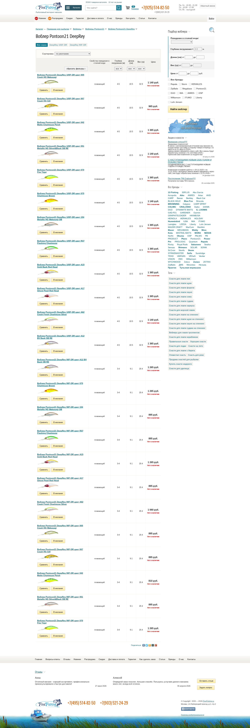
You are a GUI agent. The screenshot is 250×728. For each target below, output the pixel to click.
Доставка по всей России (191, 125)
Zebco (187, 262)
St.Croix (171, 250)
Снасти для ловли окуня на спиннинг (186, 323)
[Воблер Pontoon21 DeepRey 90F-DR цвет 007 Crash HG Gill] (48, 557)
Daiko (197, 207)
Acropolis (172, 195)
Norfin (170, 236)
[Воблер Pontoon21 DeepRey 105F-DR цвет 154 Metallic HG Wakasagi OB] (48, 225)
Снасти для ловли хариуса (181, 305)
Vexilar (202, 256)
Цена (153, 62)
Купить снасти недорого (180, 364)
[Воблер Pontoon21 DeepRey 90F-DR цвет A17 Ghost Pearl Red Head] (48, 486)
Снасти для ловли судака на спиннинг (187, 328)
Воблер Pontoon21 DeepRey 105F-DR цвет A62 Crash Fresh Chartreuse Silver (60, 313)
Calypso (186, 204)
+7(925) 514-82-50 (155, 7)
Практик (172, 268)
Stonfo (182, 250)
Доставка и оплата (95, 18)
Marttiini (201, 227)
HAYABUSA (195, 215)
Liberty (199, 97)
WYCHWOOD (174, 262)
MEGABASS (183, 230)
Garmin (197, 212)
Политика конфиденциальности (192, 715)
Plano (184, 239)
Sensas (171, 247)
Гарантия (80, 18)
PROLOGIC (180, 241)
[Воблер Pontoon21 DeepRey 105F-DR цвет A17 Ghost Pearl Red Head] (48, 296)
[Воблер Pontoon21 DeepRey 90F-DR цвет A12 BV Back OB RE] (48, 367)
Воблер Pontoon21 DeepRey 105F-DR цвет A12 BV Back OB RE (60, 337)
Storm (184, 84)
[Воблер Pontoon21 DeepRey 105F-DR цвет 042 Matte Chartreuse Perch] (48, 130)
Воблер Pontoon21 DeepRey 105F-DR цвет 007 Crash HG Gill (60, 99)
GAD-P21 (172, 212)
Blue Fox (188, 201)
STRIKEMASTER (176, 253)
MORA (198, 233)
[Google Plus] (155, 645)
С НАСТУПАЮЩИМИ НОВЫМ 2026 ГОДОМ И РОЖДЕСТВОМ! (190, 161)
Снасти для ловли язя (179, 279)
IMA (181, 93)
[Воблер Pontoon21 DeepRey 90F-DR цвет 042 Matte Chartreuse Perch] (48, 581)
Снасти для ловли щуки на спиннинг (186, 319)
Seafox (207, 244)
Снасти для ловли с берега (182, 350)
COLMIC (172, 207)
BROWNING (173, 204)
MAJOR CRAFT (175, 227)
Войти (211, 18)
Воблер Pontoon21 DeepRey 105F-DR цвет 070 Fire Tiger (60, 171)
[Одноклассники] (149, 645)
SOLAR (193, 247)
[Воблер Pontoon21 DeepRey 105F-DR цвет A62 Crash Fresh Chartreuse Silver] (48, 320)
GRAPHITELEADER (177, 215)
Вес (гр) (141, 62)
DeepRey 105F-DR (58, 45)
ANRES (191, 93)
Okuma (180, 236)
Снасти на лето (195, 346)
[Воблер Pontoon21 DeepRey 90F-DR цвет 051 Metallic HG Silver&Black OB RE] (48, 604)
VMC (180, 259)
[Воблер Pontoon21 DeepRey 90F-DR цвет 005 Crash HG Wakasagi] (48, 533)
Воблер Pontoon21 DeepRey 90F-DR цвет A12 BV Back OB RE (62, 360)
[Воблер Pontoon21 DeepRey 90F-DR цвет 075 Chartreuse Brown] (48, 391)
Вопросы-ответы (53, 659)
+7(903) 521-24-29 (114, 703)
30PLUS (185, 192)
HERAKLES (196, 84)
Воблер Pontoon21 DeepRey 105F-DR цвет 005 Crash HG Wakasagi (60, 76)
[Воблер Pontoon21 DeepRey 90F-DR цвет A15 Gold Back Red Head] (48, 462)
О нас (109, 18)
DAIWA (206, 207)
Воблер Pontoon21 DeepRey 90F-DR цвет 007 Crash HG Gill (60, 550)
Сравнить (44, 90)
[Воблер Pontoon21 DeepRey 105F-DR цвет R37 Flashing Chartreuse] (48, 248)
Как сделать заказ (147, 659)
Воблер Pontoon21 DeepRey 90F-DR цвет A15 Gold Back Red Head (60, 455)
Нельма (202, 265)
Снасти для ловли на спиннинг (183, 314)
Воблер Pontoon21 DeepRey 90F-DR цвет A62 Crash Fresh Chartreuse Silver (60, 503)
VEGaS (192, 256)
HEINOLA (172, 218)
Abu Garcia (198, 192)
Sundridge (200, 253)
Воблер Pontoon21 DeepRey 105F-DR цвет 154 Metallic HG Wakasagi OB (60, 218)
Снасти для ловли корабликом (183, 337)
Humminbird (174, 221)
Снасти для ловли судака (181, 301)
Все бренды (177, 79)
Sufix (189, 253)
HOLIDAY (198, 218)
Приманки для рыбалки (58, 29)
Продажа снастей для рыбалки (183, 359)
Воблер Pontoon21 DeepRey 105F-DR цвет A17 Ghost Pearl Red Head (60, 289)
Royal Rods (182, 244)
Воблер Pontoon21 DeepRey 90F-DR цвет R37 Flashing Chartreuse (60, 432)
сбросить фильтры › (76, 69)
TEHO (171, 256)
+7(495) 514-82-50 (81, 703)
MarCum (190, 227)
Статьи (142, 18)
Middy (195, 230)
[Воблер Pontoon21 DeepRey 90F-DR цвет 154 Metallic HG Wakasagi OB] (48, 415)
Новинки (42, 18)
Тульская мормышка (190, 268)
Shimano (182, 247)
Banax (180, 198)
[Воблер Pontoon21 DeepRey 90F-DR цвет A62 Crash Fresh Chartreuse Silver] (48, 509)
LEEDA (183, 224)
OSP (201, 93)
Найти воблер (178, 109)
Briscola (200, 201)
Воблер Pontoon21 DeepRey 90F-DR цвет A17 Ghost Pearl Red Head (60, 479)
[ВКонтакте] (143, 645)
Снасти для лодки (177, 346)
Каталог (39, 29)
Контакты (152, 18)
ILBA (185, 221)
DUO (173, 93)
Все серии (42, 45)
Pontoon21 (201, 88)
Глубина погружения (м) (118, 62)
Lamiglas (172, 224)
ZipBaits (174, 88)
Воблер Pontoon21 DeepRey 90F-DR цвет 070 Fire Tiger (60, 621)
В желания (58, 90)
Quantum (193, 241)
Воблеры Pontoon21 (94, 29)
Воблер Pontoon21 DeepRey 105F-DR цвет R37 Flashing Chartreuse (60, 242)
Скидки (69, 18)
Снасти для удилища (179, 368)
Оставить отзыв (206, 681)
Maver (171, 230)
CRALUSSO (185, 207)
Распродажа (57, 18)
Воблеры (77, 29)
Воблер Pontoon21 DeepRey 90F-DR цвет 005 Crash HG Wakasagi (60, 526)
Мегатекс (191, 265)
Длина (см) (131, 62)
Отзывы (66, 659)
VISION (171, 259)
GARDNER (185, 212)
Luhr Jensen (176, 102)
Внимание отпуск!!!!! (177, 142)
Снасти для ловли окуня (180, 292)
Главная (38, 659)
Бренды (119, 18)
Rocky (171, 244)
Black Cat (200, 198)
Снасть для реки (196, 355)
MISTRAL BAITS (183, 233)
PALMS (198, 236)
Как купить (130, 18)
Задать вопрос (205, 687)
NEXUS (207, 233)
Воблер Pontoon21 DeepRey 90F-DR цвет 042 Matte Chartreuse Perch (60, 574)
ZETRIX (207, 262)
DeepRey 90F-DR (78, 45)
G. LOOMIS (201, 210)
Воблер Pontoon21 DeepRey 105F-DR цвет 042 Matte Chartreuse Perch (60, 123)
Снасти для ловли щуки (180, 283)
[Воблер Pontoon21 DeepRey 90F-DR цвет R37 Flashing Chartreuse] (48, 438)
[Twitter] (146, 645)
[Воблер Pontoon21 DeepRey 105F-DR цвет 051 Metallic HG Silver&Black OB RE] (48, 154)
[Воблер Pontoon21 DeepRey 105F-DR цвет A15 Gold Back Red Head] (48, 272)
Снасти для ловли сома (180, 296)
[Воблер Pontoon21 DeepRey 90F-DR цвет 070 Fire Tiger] (48, 628)
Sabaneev (196, 244)
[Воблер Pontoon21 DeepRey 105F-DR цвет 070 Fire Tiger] (48, 177)
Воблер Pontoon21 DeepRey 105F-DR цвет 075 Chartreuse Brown (60, 194)
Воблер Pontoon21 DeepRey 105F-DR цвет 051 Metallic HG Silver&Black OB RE (60, 147)
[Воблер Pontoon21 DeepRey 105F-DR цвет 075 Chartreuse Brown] (48, 201)
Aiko (182, 195)
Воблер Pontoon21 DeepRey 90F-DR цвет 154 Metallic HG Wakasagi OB (60, 408)
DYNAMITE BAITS (184, 210)
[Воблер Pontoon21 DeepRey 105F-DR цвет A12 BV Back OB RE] (48, 343)
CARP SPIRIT (200, 204)
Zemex (196, 262)
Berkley (189, 198)
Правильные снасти (178, 341)
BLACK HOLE (174, 201)
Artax (200, 195)
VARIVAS (181, 256)
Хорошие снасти (198, 341)
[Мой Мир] (152, 645)
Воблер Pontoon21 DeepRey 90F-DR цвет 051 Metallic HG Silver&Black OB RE (60, 598)
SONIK (204, 247)
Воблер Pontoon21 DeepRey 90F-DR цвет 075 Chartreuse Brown (60, 384)
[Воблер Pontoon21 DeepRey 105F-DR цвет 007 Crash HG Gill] (48, 106)
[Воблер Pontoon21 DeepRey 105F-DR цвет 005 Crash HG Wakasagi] (48, 82)
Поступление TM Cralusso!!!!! (182, 178)
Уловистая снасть (177, 355)
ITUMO (188, 97)
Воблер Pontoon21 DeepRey (121, 29)
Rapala (174, 84)
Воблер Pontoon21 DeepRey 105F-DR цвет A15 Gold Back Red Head (60, 265)
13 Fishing (173, 192)
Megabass (187, 88)
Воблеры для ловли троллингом (184, 332)
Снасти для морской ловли (182, 310)
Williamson (176, 97)
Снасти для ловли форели (181, 287)
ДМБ (181, 265)
